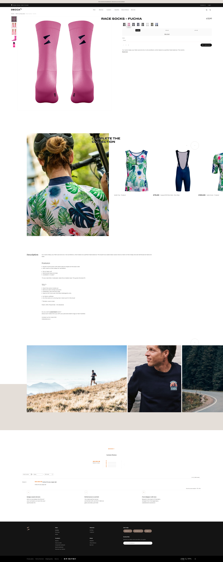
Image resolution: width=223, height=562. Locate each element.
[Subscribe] (149, 543)
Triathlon (92, 532)
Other (56, 534)
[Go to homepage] (16, 8)
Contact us (203, 5)
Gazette (117, 9)
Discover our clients (60, 549)
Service (133, 9)
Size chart (167, 34)
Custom (109, 9)
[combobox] (38, 474)
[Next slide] (194, 145)
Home (12, 13)
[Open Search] (206, 10)
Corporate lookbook (60, 544)
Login (209, 5)
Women (101, 9)
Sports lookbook (59, 547)
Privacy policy (30, 558)
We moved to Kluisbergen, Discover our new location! (111, 1)
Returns (127, 531)
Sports (57, 540)
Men (94, 9)
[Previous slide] (186, 145)
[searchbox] (26, 474)
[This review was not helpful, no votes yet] (199, 488)
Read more (125, 51)
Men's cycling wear (20, 13)
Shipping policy (49, 558)
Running (57, 532)
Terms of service (39, 558)
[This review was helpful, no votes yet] (197, 488)
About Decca (125, 9)
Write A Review (128, 464)
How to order (58, 542)
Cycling (57, 530)
